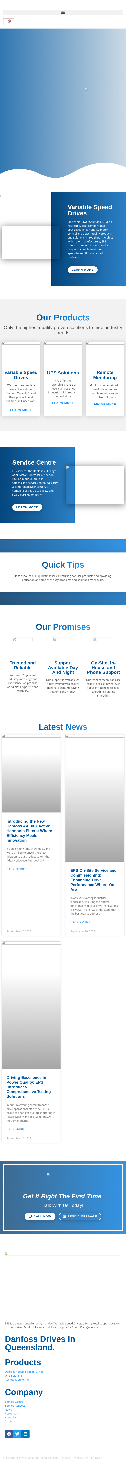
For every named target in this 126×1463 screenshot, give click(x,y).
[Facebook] (9, 1434)
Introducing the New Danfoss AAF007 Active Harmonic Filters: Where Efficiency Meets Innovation (29, 830)
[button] (63, 12)
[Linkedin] (25, 1434)
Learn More (21, 410)
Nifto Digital (95, 1458)
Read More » (17, 868)
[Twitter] (17, 1434)
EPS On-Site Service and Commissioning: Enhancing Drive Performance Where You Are (93, 880)
